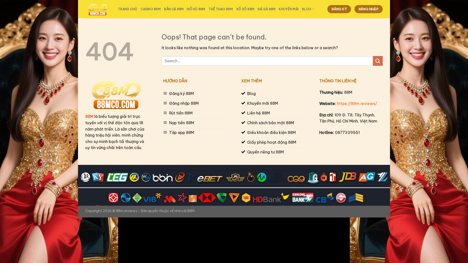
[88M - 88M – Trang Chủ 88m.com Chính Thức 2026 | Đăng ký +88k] (98, 9)
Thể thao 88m (221, 9)
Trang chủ (127, 9)
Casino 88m (151, 9)
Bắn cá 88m (174, 9)
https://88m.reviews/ (357, 103)
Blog (306, 9)
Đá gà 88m (266, 9)
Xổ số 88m (245, 9)
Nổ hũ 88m (196, 9)
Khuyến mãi (289, 9)
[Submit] (378, 61)
